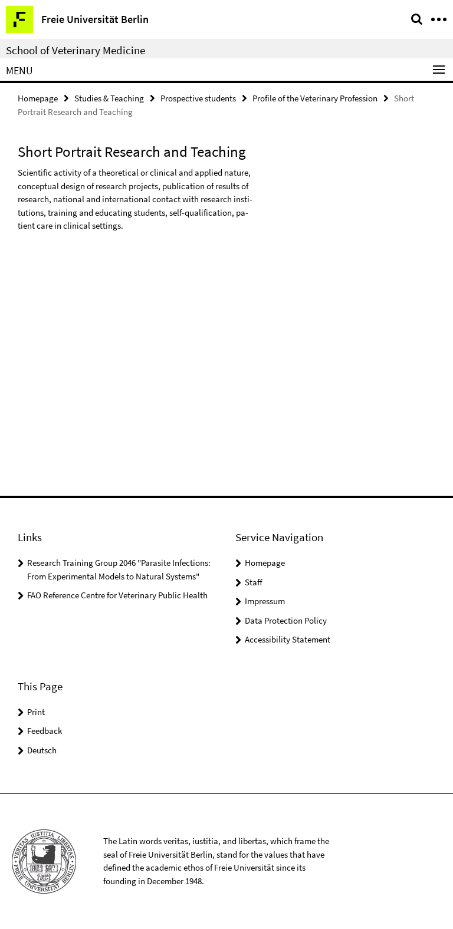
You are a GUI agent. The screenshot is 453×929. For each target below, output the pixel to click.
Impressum (265, 601)
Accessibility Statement (287, 639)
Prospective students (198, 98)
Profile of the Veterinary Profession (315, 98)
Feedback (44, 730)
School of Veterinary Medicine (75, 50)
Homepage (38, 98)
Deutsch (42, 750)
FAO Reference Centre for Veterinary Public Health (117, 595)
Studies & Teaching (109, 98)
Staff (253, 582)
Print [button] (36, 711)
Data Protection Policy (286, 620)
